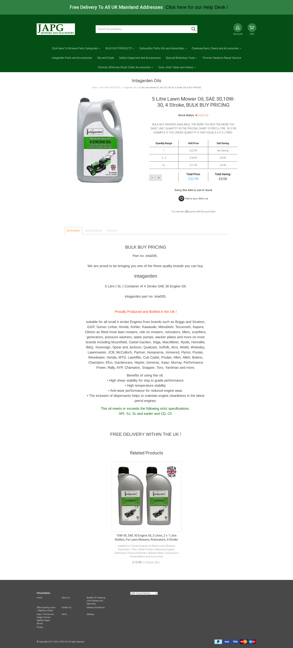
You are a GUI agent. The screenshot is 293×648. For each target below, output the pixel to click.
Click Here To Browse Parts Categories (75, 48)
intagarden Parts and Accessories (72, 57)
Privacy (40, 627)
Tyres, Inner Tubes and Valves (175, 67)
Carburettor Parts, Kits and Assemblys (161, 48)
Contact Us (66, 607)
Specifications (93, 230)
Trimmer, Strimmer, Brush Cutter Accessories (124, 67)
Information (73, 230)
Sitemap (90, 614)
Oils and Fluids (105, 57)
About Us (66, 598)
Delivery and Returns (96, 607)
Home (39, 598)
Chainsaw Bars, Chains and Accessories (215, 48)
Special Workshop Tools (180, 57)
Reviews (112, 230)
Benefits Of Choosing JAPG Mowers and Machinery (96, 601)
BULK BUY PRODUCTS (118, 48)
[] (193, 29)
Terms (64, 614)
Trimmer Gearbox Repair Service (221, 57)
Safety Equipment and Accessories (140, 57)
